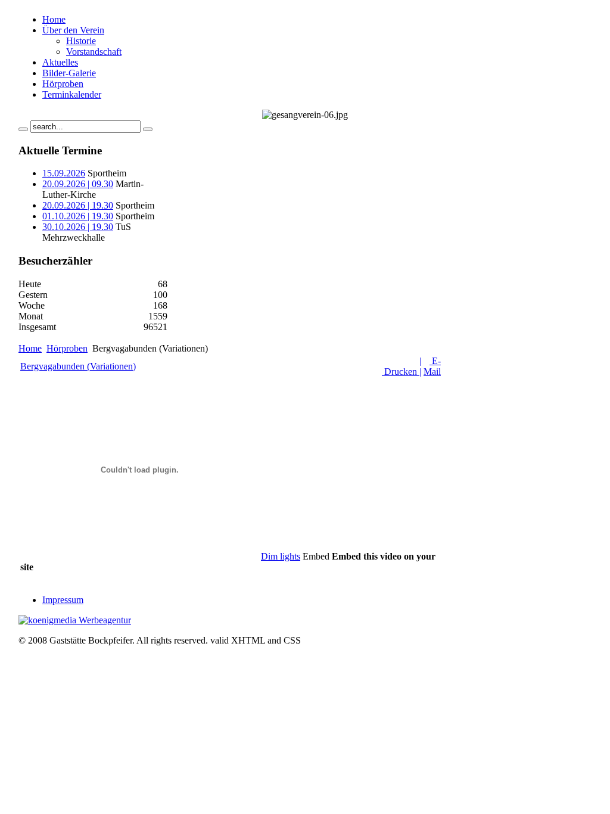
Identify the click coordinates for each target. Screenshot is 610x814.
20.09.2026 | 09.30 (77, 184)
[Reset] (147, 129)
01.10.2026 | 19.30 (77, 216)
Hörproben (67, 348)
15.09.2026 (63, 173)
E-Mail (432, 366)
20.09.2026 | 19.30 (77, 205)
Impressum (62, 600)
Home (30, 348)
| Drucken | (401, 366)
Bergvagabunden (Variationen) (78, 366)
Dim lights (280, 556)
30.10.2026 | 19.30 (77, 227)
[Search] (23, 129)
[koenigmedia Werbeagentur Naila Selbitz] (74, 620)
